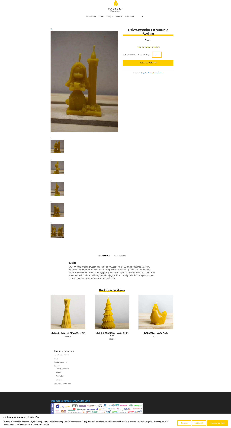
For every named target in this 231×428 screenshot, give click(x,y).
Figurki (144, 73)
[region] (115, 421)
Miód (56, 358)
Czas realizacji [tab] (120, 255)
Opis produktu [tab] (104, 255)
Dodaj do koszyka (148, 63)
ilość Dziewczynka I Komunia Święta (136, 54)
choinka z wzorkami (61, 355)
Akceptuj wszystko (218, 423)
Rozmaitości (152, 73)
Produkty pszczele (61, 362)
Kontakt (119, 16)
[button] (52, 29)
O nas (101, 16)
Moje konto (129, 16)
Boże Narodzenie (62, 369)
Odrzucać (199, 423)
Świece (160, 73)
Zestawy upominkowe (62, 383)
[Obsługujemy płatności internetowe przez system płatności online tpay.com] (97, 413)
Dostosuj (184, 423)
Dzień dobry (91, 16)
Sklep (108, 16)
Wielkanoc (60, 380)
